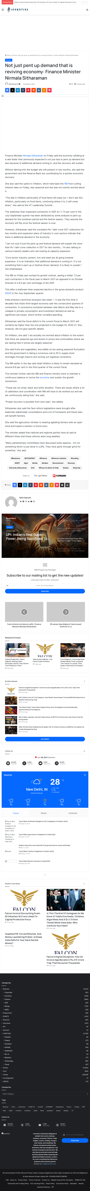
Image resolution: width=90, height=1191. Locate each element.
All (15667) (45, 739)
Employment (7, 1013)
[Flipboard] (59, 475)
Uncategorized (8, 1078)
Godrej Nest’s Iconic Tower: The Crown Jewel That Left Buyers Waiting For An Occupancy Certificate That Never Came (28, 537)
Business (16, 458)
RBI (66, 183)
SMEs (7, 1009)
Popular (16, 813)
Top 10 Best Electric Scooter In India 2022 (34, 861)
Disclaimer (73, 1183)
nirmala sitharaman (18, 468)
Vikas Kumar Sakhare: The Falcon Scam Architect (42, 660)
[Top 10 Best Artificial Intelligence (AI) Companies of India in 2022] (11, 826)
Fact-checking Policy (37, 1183)
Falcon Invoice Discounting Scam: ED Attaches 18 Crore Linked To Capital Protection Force (22, 916)
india (35, 463)
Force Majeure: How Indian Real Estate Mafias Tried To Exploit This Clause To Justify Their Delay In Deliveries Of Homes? (72, 662)
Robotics (8, 1057)
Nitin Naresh (13, 84)
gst (26, 463)
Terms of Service (34, 1180)
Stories (14, 55)
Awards (81, 1183)
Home (8, 55)
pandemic (50, 1110)
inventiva (18, 1110)
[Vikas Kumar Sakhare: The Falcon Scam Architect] (45, 650)
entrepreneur (60, 1107)
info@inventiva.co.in (49, 1164)
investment (58, 463)
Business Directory (43, 1187)
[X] (26, 501)
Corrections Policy (62, 1183)
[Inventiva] (17, 9)
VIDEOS (5, 1081)
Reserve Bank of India (49, 468)
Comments (73, 813)
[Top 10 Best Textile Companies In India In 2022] (11, 854)
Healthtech (9, 1051)
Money (7, 1006)
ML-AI (7, 1054)
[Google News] (41, 475)
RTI (4, 1027)
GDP (8, 293)
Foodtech (8, 1044)
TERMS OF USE (80, 1180)
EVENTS (6, 1016)
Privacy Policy (22, 1180)
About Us (13, 1180)
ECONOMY (30, 458)
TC (72, 1110)
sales (66, 468)
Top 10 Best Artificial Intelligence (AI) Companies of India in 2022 (43, 821)
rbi (33, 468)
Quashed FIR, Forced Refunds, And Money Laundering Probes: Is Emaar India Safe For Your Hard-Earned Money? (23, 938)
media (35, 1110)
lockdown (27, 1110)
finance (44, 458)
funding (75, 458)
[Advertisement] (45, 33)
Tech (4, 1071)
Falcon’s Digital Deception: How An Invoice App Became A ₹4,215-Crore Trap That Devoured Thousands (65, 959)
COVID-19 (31, 1107)
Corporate (8, 992)
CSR (7, 1180)
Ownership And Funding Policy (18, 1183)
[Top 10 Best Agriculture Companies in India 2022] (11, 838)
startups (65, 1110)
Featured (6, 1020)
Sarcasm (6, 1030)
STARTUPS (7, 1033)
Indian (45, 463)
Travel (7, 1064)
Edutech (8, 1037)
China (13, 1107)
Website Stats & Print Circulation (62, 1180)
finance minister (59, 458)
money (72, 463)
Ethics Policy (50, 1183)
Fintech (7, 1040)
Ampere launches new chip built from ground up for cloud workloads (44, 845)
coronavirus (21, 1107)
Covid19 (40, 1107)
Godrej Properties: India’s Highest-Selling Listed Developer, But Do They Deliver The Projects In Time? (17, 662)
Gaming (7, 1047)
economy (44, 377)
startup (77, 468)
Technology (9, 1061)
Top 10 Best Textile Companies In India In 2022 (36, 851)
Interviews (6, 1023)
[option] (45, 536)
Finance (7, 999)
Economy (8, 996)
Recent (44, 813)
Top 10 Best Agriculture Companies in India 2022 (37, 834)
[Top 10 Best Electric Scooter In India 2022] (11, 864)
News (42, 1110)
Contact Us (46, 1180)
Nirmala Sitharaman (33, 155)
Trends (5, 1074)
